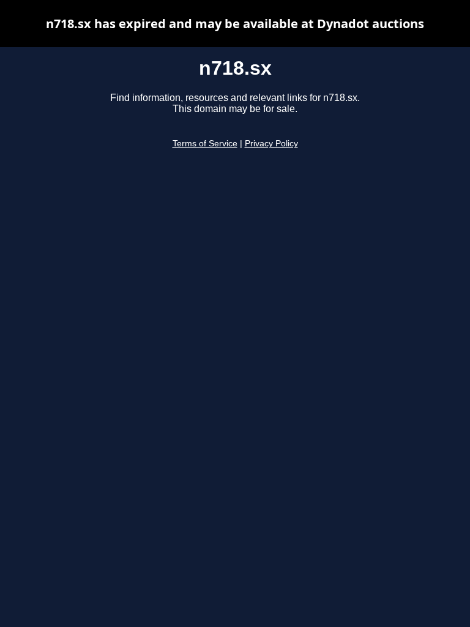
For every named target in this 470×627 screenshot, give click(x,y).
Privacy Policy (271, 143)
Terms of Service (205, 143)
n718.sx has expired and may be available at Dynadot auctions (235, 23)
